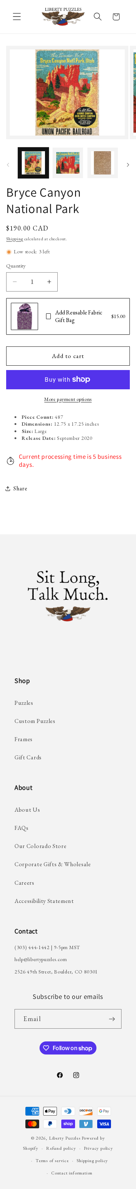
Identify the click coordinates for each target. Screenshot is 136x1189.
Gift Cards (28, 757)
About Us (27, 810)
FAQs (22, 828)
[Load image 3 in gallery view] (102, 163)
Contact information (71, 1173)
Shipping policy (92, 1160)
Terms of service (52, 1160)
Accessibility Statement (44, 901)
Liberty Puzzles (65, 1138)
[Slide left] (8, 165)
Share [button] (20, 488)
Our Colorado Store (40, 846)
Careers (24, 883)
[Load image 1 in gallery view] (33, 163)
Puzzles (24, 703)
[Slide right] (128, 165)
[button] (17, 17)
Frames (24, 739)
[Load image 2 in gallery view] (68, 163)
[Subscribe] (112, 1019)
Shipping (14, 238)
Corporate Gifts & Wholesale (53, 864)
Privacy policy (98, 1148)
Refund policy (61, 1148)
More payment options (68, 399)
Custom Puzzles (35, 721)
